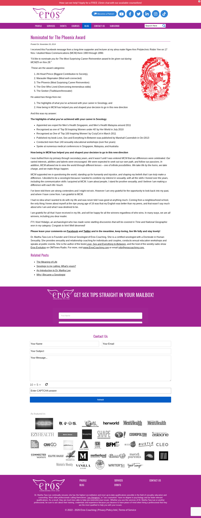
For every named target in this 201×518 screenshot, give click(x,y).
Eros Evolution (38, 247)
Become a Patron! (105, 14)
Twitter (87, 231)
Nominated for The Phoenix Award (58, 37)
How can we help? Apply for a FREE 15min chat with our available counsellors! (100, 3)
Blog (86, 25)
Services (51, 25)
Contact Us (99, 25)
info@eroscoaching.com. (131, 247)
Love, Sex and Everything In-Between (106, 244)
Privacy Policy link (107, 510)
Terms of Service (127, 510)
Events (63, 25)
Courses (75, 25)
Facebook (72, 231)
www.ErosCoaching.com (96, 247)
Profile (38, 25)
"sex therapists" (93, 497)
